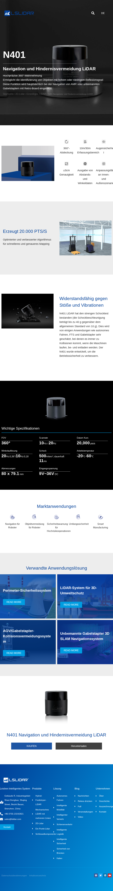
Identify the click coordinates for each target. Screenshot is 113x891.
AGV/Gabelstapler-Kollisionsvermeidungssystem (27, 636)
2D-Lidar (20, 94)
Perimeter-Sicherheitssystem (27, 590)
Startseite (8, 94)
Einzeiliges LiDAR (36, 94)
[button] (92, 13)
